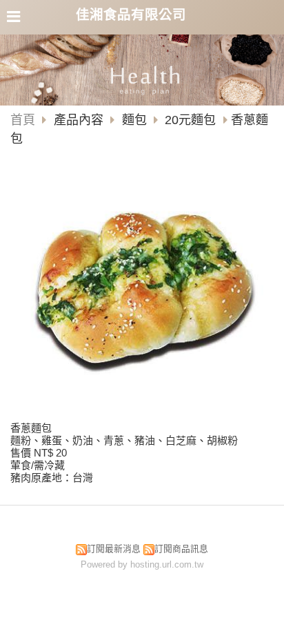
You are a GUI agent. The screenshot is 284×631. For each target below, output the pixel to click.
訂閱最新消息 (114, 548)
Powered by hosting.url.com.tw (142, 564)
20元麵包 (190, 120)
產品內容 (80, 120)
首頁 (22, 120)
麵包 (134, 120)
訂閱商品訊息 (181, 548)
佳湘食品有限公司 (131, 14)
